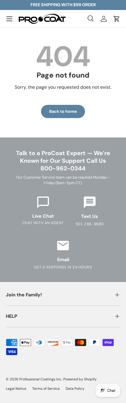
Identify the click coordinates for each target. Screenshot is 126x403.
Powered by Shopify (80, 379)
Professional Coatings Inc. (40, 379)
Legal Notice (16, 388)
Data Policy (75, 388)
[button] (116, 18)
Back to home (63, 111)
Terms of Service (46, 388)
